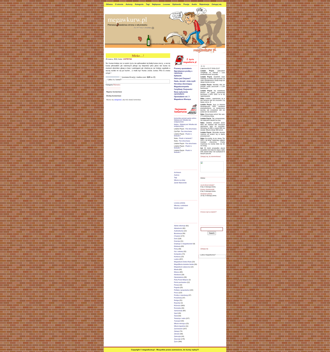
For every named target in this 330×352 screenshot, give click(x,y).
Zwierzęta (177, 336)
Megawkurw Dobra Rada (183, 262)
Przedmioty (178, 298)
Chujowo (177, 236)
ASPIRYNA (127, 59)
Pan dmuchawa (190, 129)
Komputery (178, 254)
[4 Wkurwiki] (111, 77)
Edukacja (177, 246)
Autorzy (129, 4)
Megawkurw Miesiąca (182, 99)
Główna (109, 4)
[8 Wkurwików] (117, 77)
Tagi (148, 4)
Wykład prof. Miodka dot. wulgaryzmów (182, 121)
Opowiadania (178, 277)
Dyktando (176, 4)
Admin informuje (179, 226)
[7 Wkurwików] (116, 77)
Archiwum (177, 172)
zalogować (118, 100)
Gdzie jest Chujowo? (182, 78)
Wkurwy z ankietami (181, 205)
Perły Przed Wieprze (181, 280)
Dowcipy (177, 241)
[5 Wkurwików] (113, 77)
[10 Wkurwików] (120, 77)
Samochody (178, 311)
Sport (176, 313)
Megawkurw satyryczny (182, 267)
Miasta (176, 269)
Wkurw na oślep (179, 180)
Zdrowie (177, 334)
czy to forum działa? (207, 185)
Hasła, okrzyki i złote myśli (185, 81)
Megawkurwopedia (181, 87)
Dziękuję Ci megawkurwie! (183, 244)
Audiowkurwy (178, 231)
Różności (116, 85)
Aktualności (178, 228)
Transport (177, 321)
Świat (176, 316)
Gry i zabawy (178, 251)
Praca (176, 293)
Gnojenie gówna (206, 194)
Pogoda (177, 287)
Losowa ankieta (179, 203)
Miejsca (176, 272)
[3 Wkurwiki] (109, 77)
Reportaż (177, 303)
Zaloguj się (216, 4)
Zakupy (176, 331)
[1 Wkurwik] (106, 77)
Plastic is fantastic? (185, 138)
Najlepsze (156, 4)
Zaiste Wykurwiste (180, 183)
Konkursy (177, 257)
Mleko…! (138, 56)
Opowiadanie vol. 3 (181, 97)
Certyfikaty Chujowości (183, 89)
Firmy (176, 249)
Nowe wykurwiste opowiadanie (181, 93)
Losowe (166, 4)
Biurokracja (178, 233)
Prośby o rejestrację (181, 295)
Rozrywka (177, 308)
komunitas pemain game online (185, 118)
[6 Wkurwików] (114, 77)
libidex (176, 124)
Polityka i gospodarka (181, 290)
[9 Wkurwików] (119, 77)
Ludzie (176, 259)
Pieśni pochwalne (180, 282)
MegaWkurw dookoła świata (184, 264)
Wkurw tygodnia (179, 326)
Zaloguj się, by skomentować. (210, 156)
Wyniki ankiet (178, 208)
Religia (176, 300)
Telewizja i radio (179, 318)
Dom (175, 239)
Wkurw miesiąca (179, 323)
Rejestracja (204, 4)
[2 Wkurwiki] (108, 77)
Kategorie (139, 4)
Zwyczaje (177, 339)
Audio (194, 4)
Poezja (186, 4)
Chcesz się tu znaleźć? (208, 212)
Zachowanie (178, 329)
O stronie (119, 4)
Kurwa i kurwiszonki (207, 189)
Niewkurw (177, 275)
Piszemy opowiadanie (183, 68)
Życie (176, 341)
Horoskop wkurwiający (183, 84)
